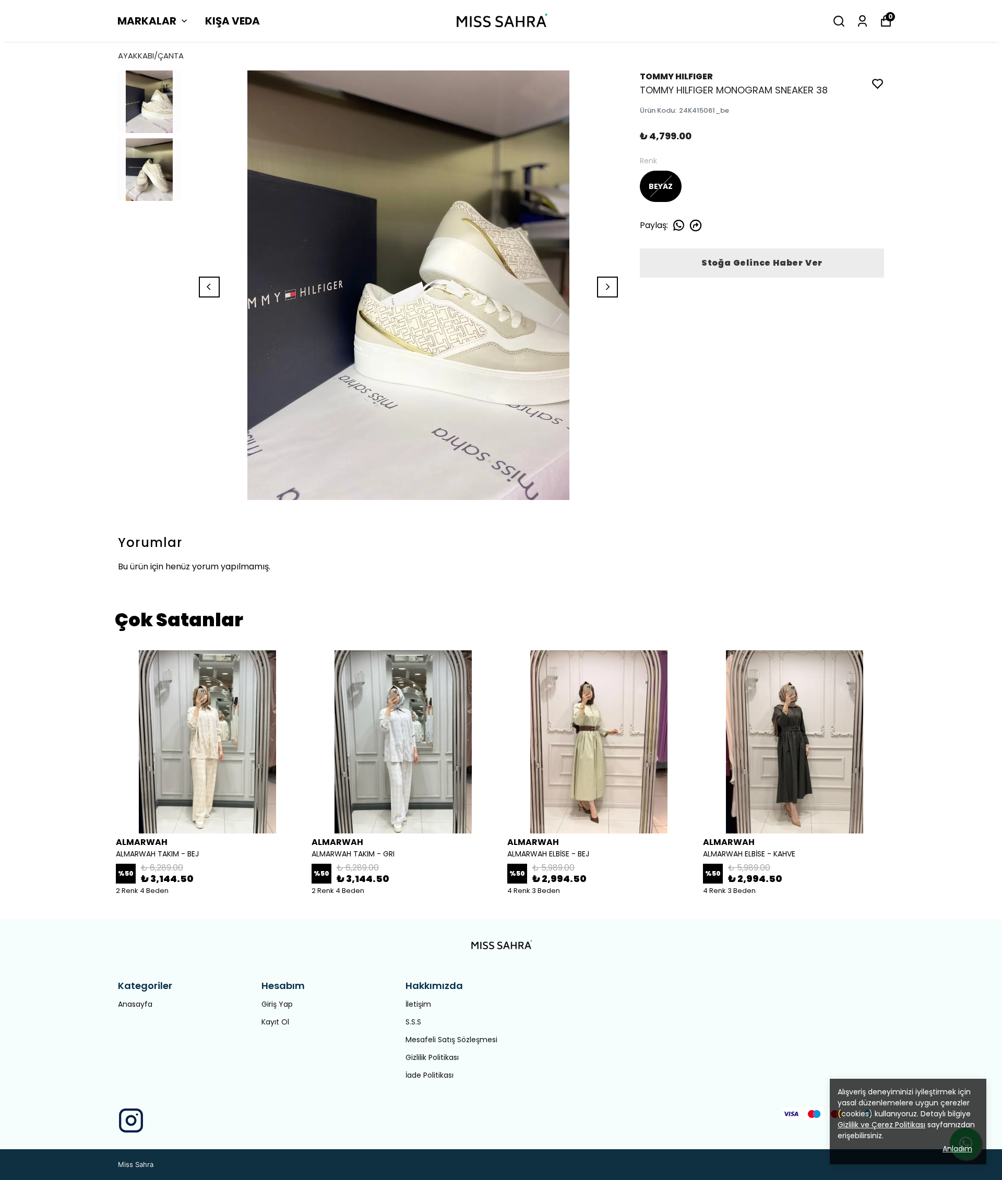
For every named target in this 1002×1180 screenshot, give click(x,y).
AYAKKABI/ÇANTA (151, 55)
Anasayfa (135, 1004)
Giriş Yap (277, 1004)
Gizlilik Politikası (432, 1057)
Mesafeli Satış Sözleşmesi (451, 1039)
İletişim (418, 1004)
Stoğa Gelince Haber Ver (761, 263)
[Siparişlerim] (862, 21)
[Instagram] (131, 1120)
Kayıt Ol (275, 1022)
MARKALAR (146, 21)
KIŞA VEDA (232, 21)
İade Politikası (429, 1075)
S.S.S (413, 1022)
